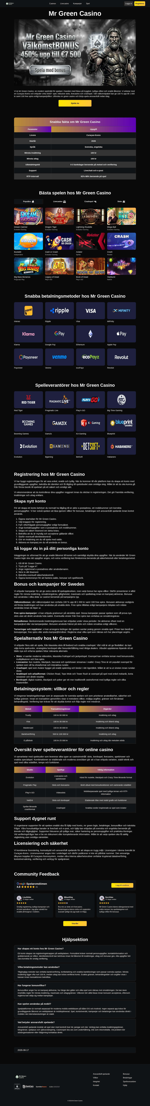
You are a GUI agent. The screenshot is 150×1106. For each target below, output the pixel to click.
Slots (119, 201)
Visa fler (75, 923)
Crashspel (88, 201)
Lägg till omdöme (122, 885)
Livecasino (57, 201)
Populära (27, 201)
